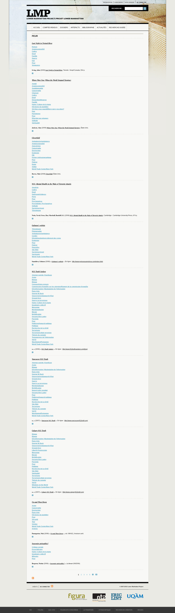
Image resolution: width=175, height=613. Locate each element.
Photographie (37, 231)
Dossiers (64, 27)
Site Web (35, 250)
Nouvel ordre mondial (40, 390)
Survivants (36, 254)
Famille (34, 56)
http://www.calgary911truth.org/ (73, 492)
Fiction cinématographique (41, 157)
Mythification (36, 314)
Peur (33, 63)
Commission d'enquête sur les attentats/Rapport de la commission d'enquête (60, 287)
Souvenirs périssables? (40, 543)
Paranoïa (35, 319)
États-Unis (36, 291)
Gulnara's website (38, 225)
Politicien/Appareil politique (42, 323)
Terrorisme (36, 330)
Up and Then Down (39, 502)
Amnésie (35, 187)
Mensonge (35, 307)
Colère (34, 51)
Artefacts (75, 27)
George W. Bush (38, 293)
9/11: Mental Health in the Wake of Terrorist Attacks (51, 184)
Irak (33, 61)
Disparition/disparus (39, 100)
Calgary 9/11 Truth (39, 430)
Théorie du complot (39, 335)
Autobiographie (37, 88)
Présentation (107, 2)
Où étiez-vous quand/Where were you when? (48, 109)
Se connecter (141, 2)
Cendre (34, 236)
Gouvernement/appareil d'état (43, 296)
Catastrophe (36, 91)
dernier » (96, 574)
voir (32, 73)
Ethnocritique (105, 610)
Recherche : (117, 8)
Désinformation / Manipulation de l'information (48, 289)
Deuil (34, 54)
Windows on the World (40, 485)
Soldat (34, 167)
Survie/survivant (38, 208)
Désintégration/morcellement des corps (46, 238)
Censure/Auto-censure (40, 284)
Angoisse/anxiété (38, 49)
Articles (35, 529)
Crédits (35, 586)
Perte (34, 197)
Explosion (35, 153)
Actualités (101, 27)
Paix (33, 111)
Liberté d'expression (39, 450)
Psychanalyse (37, 201)
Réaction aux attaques (40, 118)
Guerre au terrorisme (39, 300)
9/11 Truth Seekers (39, 271)
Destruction (36, 151)
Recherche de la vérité (40, 328)
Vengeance (36, 65)
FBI (33, 155)
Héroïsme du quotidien (40, 107)
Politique (35, 326)
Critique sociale (37, 547)
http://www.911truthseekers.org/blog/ (75, 349)
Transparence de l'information (43, 337)
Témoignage (36, 210)
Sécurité (35, 519)
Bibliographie (88, 27)
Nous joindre (129, 2)
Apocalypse (36, 146)
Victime (34, 524)
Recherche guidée (117, 27)
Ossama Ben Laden (39, 317)
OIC (30, 610)
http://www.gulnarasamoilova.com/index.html (87, 261)
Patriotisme (36, 114)
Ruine (34, 164)
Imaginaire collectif (39, 305)
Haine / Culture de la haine (41, 104)
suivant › (93, 574)
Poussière (35, 247)
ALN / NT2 (51, 610)
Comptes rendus (50, 27)
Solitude (35, 121)
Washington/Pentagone (40, 342)
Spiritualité (36, 123)
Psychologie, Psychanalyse (42, 204)
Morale (34, 312)
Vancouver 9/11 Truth (40, 359)
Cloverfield (36, 138)
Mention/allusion (38, 310)
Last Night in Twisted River (42, 43)
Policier (34, 162)
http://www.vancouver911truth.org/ (76, 421)
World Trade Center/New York (42, 169)
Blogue (34, 280)
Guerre (34, 58)
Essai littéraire (37, 549)
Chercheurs (118, 2)
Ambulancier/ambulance (41, 141)
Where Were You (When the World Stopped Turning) (51, 80)
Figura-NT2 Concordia (69, 610)
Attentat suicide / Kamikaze (42, 275)
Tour (33, 522)
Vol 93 (34, 340)
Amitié (34, 84)
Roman (34, 47)
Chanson (35, 93)
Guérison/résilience (39, 194)
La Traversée (88, 610)
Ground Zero (36, 298)
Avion (34, 277)
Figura (40, 610)
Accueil (36, 27)
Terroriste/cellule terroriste (42, 333)
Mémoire (35, 556)
